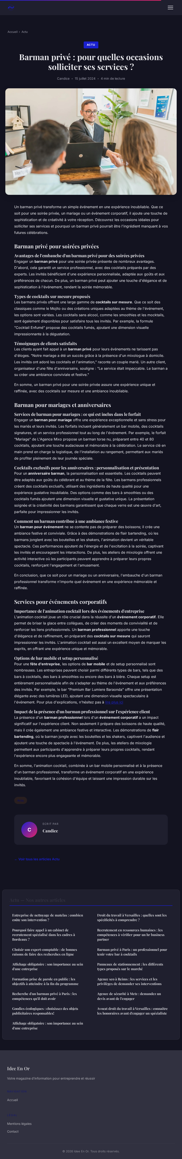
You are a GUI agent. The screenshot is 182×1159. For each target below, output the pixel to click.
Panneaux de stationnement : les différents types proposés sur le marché (130, 966)
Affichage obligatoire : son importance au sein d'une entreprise (47, 966)
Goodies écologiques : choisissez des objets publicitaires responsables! (45, 1010)
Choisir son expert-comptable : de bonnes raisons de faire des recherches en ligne (44, 951)
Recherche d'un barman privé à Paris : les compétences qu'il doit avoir (44, 996)
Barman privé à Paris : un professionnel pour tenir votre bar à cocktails (132, 951)
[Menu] (170, 7)
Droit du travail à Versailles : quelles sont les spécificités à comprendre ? (132, 917)
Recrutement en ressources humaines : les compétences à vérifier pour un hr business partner (130, 935)
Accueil (13, 32)
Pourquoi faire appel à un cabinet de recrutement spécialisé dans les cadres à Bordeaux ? (43, 935)
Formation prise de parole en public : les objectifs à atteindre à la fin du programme (45, 981)
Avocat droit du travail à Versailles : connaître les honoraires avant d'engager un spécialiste (132, 1010)
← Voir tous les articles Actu (36, 859)
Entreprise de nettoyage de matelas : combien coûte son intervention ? (47, 917)
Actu (25, 32)
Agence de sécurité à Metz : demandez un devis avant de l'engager (129, 996)
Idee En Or (18, 1068)
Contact (13, 1131)
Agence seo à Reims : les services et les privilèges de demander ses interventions (129, 981)
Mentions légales (19, 1123)
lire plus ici (114, 702)
